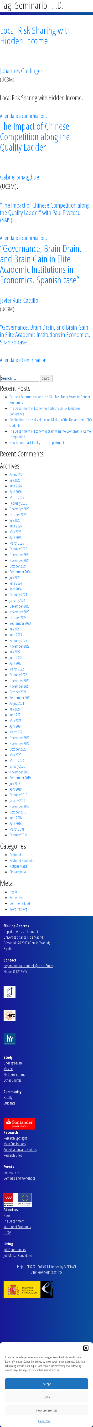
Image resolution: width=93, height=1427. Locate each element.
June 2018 (16, 817)
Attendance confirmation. (23, 116)
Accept (47, 1383)
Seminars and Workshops (19, 1178)
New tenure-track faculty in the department (37, 442)
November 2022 (19, 646)
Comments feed (20, 903)
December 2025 (19, 508)
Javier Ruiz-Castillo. (20, 300)
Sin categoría (18, 872)
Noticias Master (19, 866)
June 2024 (16, 583)
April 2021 (15, 726)
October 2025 (18, 514)
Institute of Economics (17, 1226)
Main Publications (15, 1143)
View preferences (46, 1410)
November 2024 (19, 560)
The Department (14, 1221)
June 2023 (16, 634)
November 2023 (19, 611)
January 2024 (17, 600)
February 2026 (18, 503)
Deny (46, 1397)
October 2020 (18, 749)
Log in (13, 892)
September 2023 (20, 623)
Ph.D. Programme (15, 1074)
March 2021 (17, 732)
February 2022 (18, 674)
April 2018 (15, 823)
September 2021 (20, 697)
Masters (8, 1068)
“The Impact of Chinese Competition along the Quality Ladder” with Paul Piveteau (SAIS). (45, 212)
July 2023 (15, 629)
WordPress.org (18, 909)
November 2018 (19, 806)
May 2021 (15, 720)
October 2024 (18, 566)
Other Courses (12, 1080)
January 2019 (17, 800)
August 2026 (17, 474)
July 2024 (15, 577)
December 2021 (19, 680)
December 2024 (19, 554)
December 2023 (19, 606)
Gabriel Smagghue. (20, 176)
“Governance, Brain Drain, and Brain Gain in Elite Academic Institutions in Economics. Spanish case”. (45, 334)
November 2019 (19, 772)
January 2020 (17, 766)
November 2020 (19, 743)
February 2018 (18, 835)
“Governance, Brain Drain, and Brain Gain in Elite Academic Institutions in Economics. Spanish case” (40, 264)
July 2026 (15, 480)
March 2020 (17, 760)
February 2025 (18, 549)
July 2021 (15, 709)
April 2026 (15, 491)
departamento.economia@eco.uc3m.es (28, 965)
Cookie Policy (44, 1421)
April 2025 (15, 537)
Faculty (8, 1097)
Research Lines (13, 1155)
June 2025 (16, 526)
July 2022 (15, 652)
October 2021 (18, 692)
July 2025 (15, 520)
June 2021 (16, 714)
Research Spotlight (15, 1138)
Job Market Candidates (18, 1255)
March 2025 (17, 543)
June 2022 (16, 657)
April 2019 (15, 789)
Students (9, 1103)
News (7, 1215)
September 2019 (20, 777)
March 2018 (17, 829)
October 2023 (18, 617)
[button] (85, 1348)
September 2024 (20, 571)
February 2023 (18, 640)
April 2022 (15, 663)
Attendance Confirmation (23, 360)
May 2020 (15, 754)
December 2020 (19, 737)
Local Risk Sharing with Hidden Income (35, 35)
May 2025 (15, 531)
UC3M (7, 1232)
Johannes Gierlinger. (22, 70)
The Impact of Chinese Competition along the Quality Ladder (35, 136)
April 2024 (15, 589)
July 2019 (15, 783)
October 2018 (18, 812)
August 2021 (17, 703)
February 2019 (18, 795)
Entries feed (17, 897)
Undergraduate (13, 1063)
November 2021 (19, 686)
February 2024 (18, 594)
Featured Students (21, 860)
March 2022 (17, 669)
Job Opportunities (15, 1249)
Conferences (11, 1172)
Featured (15, 854)
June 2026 (16, 486)
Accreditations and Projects (20, 1149)
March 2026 (17, 497)
